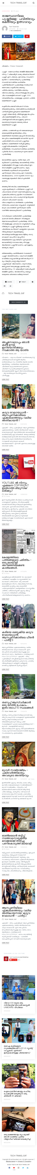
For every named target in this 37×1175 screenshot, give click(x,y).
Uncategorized (10, 1069)
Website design (10, 1161)
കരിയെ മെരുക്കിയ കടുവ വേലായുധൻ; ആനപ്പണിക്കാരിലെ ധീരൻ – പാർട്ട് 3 (18, 636)
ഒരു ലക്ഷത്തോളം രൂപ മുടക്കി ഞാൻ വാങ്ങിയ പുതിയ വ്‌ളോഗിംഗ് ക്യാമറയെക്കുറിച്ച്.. (17, 1136)
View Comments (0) (18, 302)
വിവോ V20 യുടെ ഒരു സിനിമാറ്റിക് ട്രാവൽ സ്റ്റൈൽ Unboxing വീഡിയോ (17, 1005)
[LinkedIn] (28, 1168)
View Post (5, 379)
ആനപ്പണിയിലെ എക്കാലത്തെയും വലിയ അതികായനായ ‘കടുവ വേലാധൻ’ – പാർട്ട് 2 (16, 911)
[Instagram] (18, 1168)
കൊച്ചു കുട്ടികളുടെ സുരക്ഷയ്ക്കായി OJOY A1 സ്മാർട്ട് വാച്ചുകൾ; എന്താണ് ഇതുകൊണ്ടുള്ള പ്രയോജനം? (18, 1049)
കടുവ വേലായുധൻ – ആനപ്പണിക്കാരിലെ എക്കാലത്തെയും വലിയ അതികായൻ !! (16, 416)
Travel (24, 677)
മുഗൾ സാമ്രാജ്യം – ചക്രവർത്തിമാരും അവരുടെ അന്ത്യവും (15, 772)
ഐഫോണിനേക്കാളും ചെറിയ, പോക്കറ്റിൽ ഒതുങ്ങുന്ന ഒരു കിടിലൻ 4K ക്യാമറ (17, 1093)
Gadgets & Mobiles (21, 978)
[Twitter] (23, 1168)
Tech (16, 457)
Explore (17, 677)
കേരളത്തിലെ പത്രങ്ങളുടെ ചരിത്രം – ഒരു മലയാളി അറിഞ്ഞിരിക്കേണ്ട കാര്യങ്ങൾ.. (16, 562)
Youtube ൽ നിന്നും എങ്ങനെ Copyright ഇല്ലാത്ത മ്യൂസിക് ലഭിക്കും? (15, 486)
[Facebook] (9, 1168)
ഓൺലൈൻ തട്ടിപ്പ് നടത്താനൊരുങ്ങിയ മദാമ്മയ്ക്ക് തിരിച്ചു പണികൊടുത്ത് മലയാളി (17, 839)
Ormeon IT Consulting (24, 1161)
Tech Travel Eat (18, 3)
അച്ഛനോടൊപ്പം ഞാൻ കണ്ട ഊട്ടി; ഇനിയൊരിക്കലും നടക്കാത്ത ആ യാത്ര (15, 346)
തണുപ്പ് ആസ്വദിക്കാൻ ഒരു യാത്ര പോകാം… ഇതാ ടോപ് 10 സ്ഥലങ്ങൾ (17, 705)
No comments (16, 30)
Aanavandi (6, 11)
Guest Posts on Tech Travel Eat (18, 1164)
